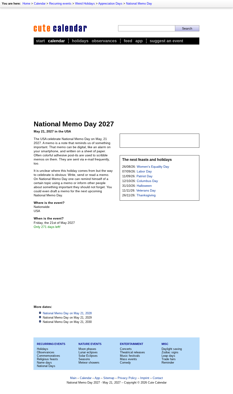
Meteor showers (89, 362)
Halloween (144, 185)
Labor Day (144, 171)
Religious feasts (47, 359)
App (139, 41)
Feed (128, 41)
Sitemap (108, 378)
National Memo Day (139, 3)
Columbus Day (147, 181)
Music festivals (130, 355)
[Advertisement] (116, 80)
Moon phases (87, 349)
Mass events (128, 359)
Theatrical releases (132, 352)
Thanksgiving (146, 195)
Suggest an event (166, 41)
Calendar (40, 3)
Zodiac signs (170, 352)
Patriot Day (144, 176)
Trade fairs (169, 359)
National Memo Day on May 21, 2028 (67, 313)
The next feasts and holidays (147, 160)
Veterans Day (146, 190)
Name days (44, 362)
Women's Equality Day (153, 166)
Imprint (144, 378)
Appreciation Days (110, 3)
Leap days (168, 355)
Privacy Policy (127, 378)
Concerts (126, 349)
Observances (104, 41)
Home (26, 3)
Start (40, 41)
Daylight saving (172, 349)
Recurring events (60, 3)
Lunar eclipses (88, 352)
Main (73, 378)
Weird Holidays (85, 3)
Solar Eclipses (88, 355)
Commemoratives (48, 355)
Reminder (168, 362)
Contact (158, 378)
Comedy (125, 362)
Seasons (84, 359)
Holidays (80, 41)
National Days (46, 366)
